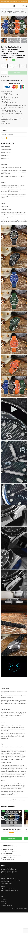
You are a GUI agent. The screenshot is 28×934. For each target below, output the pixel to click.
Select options (11, 838)
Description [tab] (4, 130)
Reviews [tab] (4, 138)
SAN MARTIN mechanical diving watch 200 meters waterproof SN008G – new (11, 830)
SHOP (5, 9)
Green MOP (16, 66)
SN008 (15, 828)
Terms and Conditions (6, 905)
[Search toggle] (20, 5)
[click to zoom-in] (14, 26)
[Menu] (3, 6)
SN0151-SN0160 (11, 9)
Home (2, 9)
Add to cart (17, 72)
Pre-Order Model (17, 801)
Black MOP (4, 66)
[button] (24, 26)
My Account (4, 899)
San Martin (17, 908)
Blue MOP (10, 66)
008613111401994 (10, 889)
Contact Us (3, 901)
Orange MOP (23, 66)
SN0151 (16, 9)
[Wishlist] (20, 812)
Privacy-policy (4, 903)
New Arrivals (10, 801)
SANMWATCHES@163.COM (11, 890)
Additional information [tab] (7, 134)
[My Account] (23, 6)
